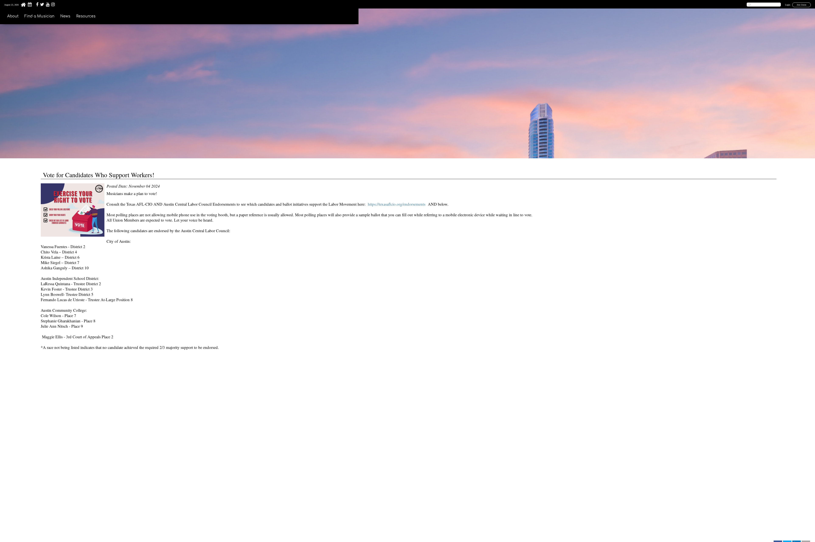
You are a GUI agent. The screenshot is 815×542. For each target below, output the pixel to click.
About (12, 16)
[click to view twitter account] (41, 5)
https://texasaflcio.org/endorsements (396, 204)
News (65, 16)
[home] (23, 6)
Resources (86, 16)
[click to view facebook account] (36, 5)
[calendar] (30, 5)
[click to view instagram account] (52, 5)
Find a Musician (39, 16)
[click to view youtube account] (47, 5)
